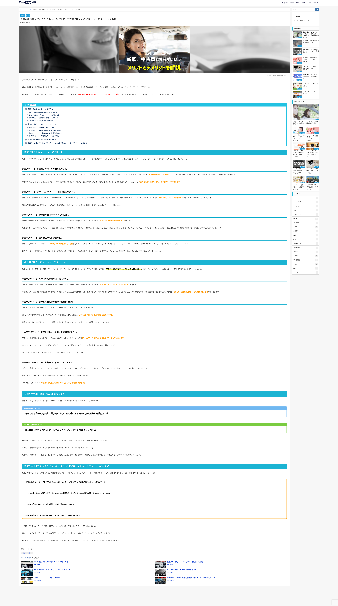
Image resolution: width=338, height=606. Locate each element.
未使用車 (305, 231)
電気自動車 (305, 272)
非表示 (33, 104)
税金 (305, 239)
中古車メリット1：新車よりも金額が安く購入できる (43, 127)
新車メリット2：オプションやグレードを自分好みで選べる (45, 115)
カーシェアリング (305, 202)
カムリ (305, 197)
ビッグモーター (305, 214)
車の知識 (305, 255)
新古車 (31, 553)
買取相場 (305, 251)
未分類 (305, 235)
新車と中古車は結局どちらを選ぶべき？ (40, 139)
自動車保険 (305, 247)
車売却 (303, 2)
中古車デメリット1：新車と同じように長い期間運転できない (46, 133)
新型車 (292, 2)
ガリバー (305, 210)
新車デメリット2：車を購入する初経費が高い (41, 120)
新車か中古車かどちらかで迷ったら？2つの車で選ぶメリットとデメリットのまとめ (56, 143)
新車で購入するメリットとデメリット (40, 109)
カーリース (305, 206)
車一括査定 (285, 2)
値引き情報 (305, 222)
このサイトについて (312, 2)
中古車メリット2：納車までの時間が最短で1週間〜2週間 (45, 130)
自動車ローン (305, 243)
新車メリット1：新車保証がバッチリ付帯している (43, 112)
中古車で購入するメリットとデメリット (40, 124)
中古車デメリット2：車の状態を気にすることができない (44, 136)
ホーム (278, 2)
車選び (305, 268)
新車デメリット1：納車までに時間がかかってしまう (43, 117)
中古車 (298, 2)
